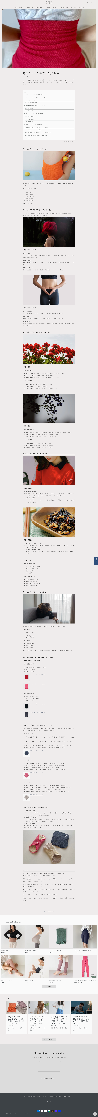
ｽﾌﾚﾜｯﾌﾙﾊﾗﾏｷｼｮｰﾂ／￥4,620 (37, 684)
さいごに (28, 138)
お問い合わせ (71, 1097)
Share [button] (25, 905)
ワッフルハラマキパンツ (30, 980)
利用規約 (65, 1097)
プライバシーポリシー (42, 1097)
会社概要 (33, 1097)
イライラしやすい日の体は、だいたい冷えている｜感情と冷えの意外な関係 (38, 1020)
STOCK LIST (27, 1097)
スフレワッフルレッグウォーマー (56, 980)
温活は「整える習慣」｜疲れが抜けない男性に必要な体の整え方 (81, 1020)
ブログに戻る (50, 911)
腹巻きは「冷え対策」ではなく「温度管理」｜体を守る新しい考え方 (16, 1020)
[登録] (60, 1061)
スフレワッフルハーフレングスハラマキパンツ (83, 950)
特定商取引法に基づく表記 (55, 1097)
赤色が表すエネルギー (33, 100)
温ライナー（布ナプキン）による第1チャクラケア (39, 132)
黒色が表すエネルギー (33, 102)
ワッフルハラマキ (5, 950)
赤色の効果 (30, 108)
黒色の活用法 (31, 119)
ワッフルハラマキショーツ (55, 950)
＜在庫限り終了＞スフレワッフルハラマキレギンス (84, 980)
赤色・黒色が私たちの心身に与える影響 (35, 105)
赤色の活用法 (31, 116)
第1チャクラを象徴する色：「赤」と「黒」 (36, 97)
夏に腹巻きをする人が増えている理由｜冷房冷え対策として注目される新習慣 (59, 1020)
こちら (55, 1079)
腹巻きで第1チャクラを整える (35, 130)
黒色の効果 (30, 111)
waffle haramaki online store (15, 1113)
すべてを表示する (49, 986)
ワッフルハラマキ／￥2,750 (37, 674)
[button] (7, 2)
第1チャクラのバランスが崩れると (34, 124)
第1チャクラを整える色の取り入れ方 (34, 113)
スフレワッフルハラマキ (30, 950)
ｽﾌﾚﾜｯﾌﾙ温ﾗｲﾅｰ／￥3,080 (36, 750)
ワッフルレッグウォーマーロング (8, 980)
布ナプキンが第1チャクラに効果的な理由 (37, 135)
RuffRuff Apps (69, 141)
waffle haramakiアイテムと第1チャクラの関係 (37, 127)
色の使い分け (31, 121)
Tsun (74, 141)
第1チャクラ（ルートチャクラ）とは (34, 94)
